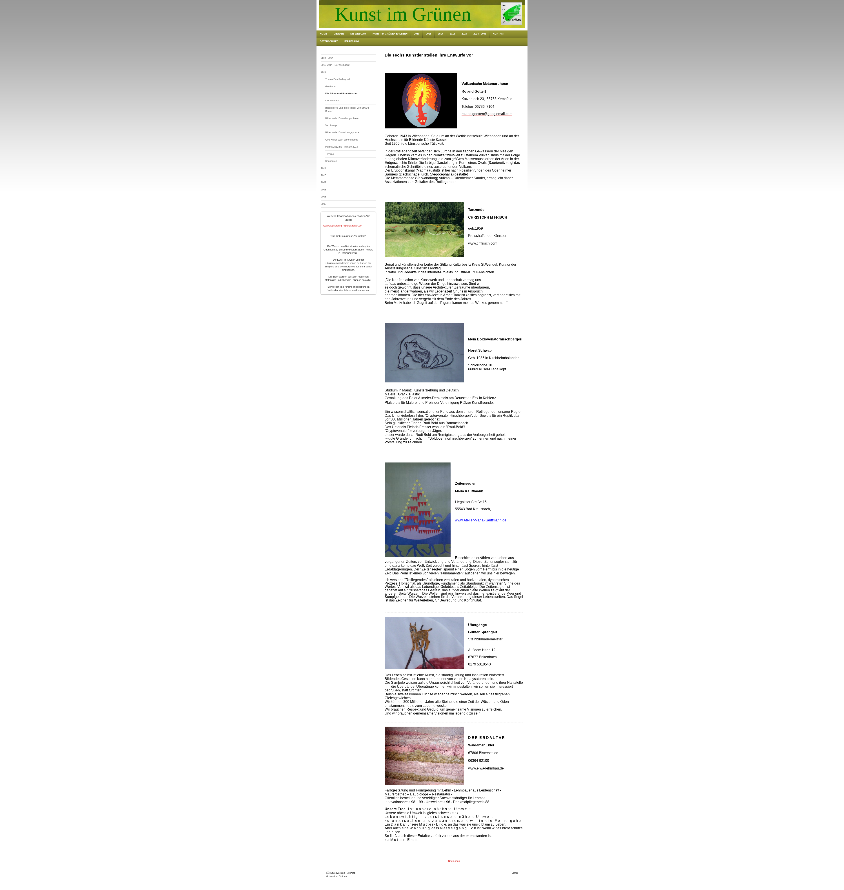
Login (515, 872)
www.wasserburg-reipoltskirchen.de (342, 225)
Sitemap (351, 873)
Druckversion (337, 873)
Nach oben (454, 861)
